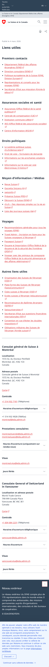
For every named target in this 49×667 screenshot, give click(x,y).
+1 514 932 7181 (9, 401)
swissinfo (9, 192)
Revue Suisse (11, 184)
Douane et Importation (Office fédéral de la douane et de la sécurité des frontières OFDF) (25, 248)
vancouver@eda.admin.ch (14, 537)
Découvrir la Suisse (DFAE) (17, 200)
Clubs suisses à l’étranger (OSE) (20, 291)
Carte (4, 390)
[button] (44, 584)
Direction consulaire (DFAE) (18, 71)
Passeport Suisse (13, 241)
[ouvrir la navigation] (45, 21)
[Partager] (45, 31)
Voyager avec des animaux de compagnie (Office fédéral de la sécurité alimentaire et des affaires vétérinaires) (25, 258)
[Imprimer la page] (40, 31)
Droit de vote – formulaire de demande (23, 154)
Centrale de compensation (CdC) (20, 115)
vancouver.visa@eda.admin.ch (16, 561)
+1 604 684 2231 (9, 522)
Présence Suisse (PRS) (15, 196)
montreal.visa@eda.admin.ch (16, 463)
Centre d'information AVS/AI (18, 130)
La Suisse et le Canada (18, 22)
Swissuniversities (13, 309)
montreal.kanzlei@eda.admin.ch (17, 434)
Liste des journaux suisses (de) (19, 211)
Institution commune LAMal (18, 119)
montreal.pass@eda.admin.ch (16, 436)
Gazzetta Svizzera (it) (14, 188)
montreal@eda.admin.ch (13, 419)
